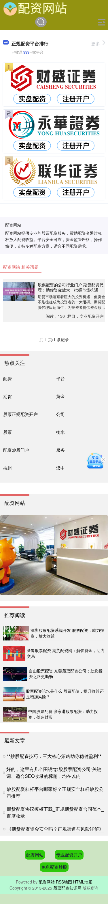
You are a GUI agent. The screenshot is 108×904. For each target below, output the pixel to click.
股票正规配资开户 (20, 414)
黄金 (60, 396)
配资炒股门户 (16, 450)
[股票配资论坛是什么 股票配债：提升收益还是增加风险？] (13, 694)
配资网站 (34, 854)
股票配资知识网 (67, 888)
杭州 (7, 468)
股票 (7, 432)
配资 (7, 378)
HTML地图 (82, 882)
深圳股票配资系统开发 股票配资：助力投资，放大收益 (67, 633)
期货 (7, 396)
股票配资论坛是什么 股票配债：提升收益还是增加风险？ (65, 694)
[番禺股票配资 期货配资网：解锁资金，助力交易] (14, 653)
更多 (95, 43)
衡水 (60, 432)
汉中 (60, 468)
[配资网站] (35, 8)
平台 (60, 378)
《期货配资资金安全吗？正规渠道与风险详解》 (55, 828)
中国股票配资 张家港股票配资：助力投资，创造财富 (63, 714)
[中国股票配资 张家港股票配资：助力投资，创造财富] (15, 714)
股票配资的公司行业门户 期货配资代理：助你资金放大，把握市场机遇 (70, 287)
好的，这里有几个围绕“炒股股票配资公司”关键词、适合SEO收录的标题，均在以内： (53, 772)
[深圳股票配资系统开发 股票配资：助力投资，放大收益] (16, 633)
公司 (60, 414)
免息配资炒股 (54, 867)
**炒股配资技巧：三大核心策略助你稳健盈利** (54, 756)
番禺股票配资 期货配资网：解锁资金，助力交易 (66, 653)
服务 (60, 450)
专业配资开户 (69, 854)
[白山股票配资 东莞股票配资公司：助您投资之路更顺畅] (15, 674)
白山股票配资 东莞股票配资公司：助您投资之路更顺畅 (66, 673)
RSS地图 (64, 882)
